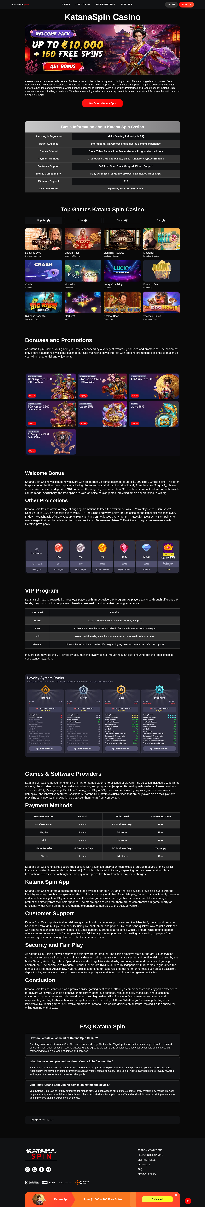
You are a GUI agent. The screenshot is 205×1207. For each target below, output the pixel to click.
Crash (120, 220)
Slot (159, 220)
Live (81, 220)
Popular (41, 220)
